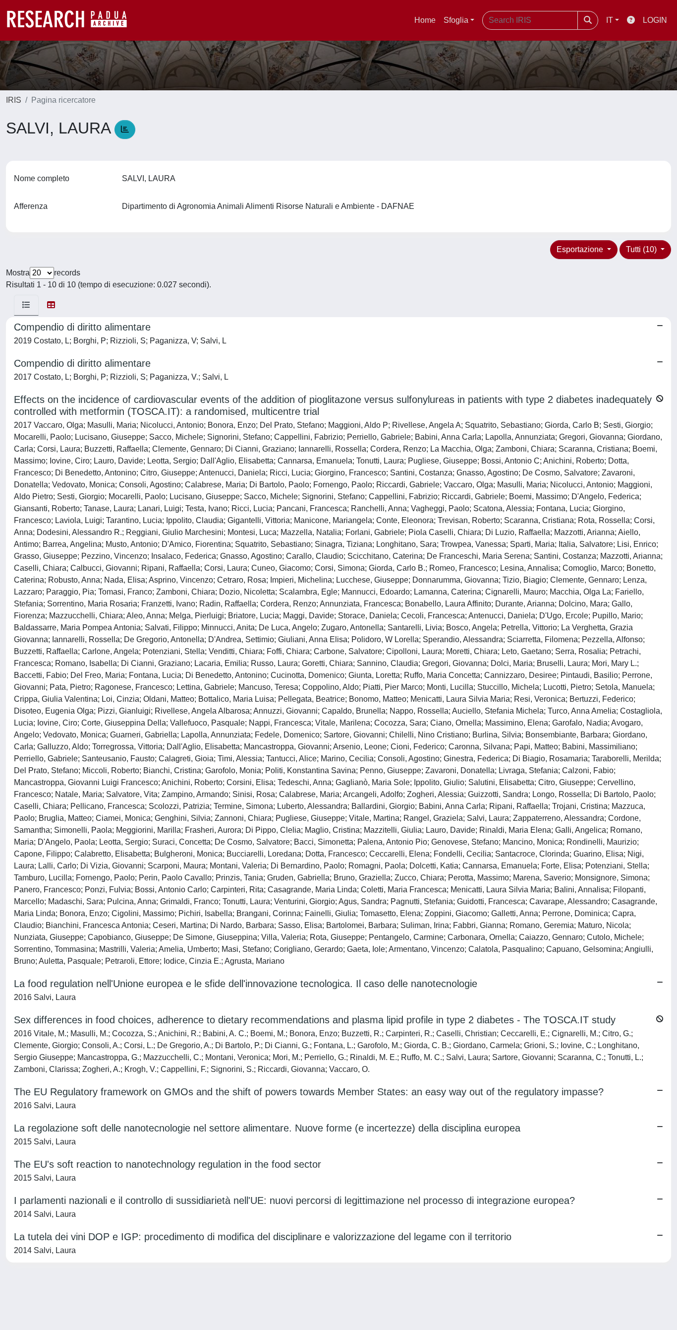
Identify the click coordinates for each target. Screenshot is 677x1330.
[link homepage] (72, 20)
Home (425, 20)
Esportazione (581, 249)
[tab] (26, 305)
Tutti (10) (642, 249)
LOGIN (655, 20)
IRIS (13, 100)
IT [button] (609, 20)
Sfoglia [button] (456, 20)
